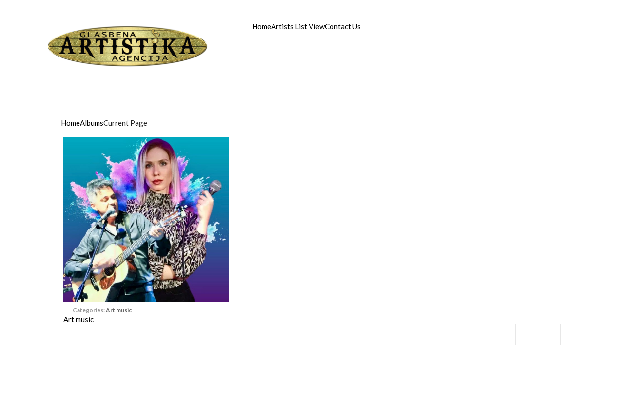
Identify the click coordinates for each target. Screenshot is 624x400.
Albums (91, 122)
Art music (119, 310)
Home (261, 26)
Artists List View (298, 26)
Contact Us (343, 26)
